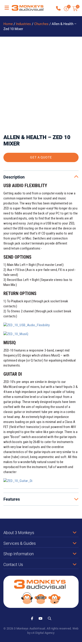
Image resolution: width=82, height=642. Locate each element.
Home (8, 24)
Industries (23, 24)
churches (41, 24)
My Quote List (69, 9)
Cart (77, 6)
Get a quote (41, 157)
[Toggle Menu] (6, 8)
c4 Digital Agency (42, 632)
